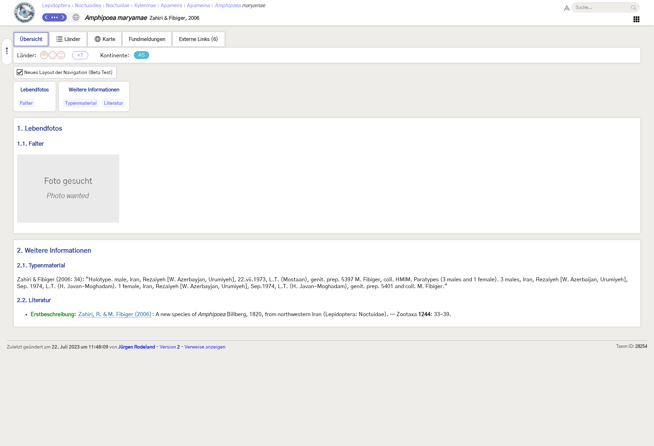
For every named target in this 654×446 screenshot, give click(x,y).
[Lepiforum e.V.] (24, 13)
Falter (26, 103)
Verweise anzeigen (205, 347)
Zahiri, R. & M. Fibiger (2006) (115, 314)
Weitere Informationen (94, 89)
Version (170, 347)
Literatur (113, 103)
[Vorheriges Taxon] (46, 17)
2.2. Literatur (34, 300)
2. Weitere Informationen (54, 251)
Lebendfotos (34, 89)
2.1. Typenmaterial (41, 265)
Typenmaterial (81, 103)
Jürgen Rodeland (136, 347)
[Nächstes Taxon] (63, 17)
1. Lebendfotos (39, 128)
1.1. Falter (30, 144)
